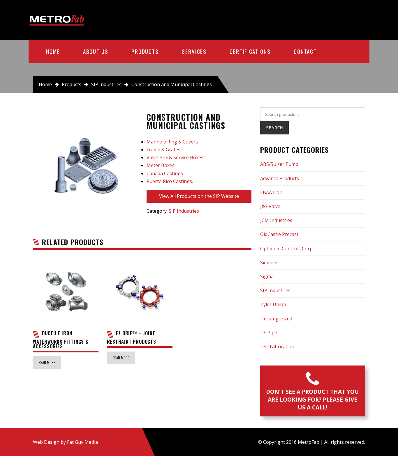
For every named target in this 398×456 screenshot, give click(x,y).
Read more (47, 362)
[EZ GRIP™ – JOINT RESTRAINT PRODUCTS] (139, 291)
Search (274, 128)
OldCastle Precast (279, 234)
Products (145, 51)
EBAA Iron (271, 192)
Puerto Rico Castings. (170, 181)
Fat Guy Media (82, 442)
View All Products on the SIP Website (199, 196)
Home (53, 51)
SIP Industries (106, 84)
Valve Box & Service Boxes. (175, 157)
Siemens (269, 262)
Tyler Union (273, 304)
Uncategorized (276, 318)
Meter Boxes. (161, 165)
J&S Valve (270, 206)
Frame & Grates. (164, 149)
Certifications (250, 51)
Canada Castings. (165, 173)
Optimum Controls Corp (286, 248)
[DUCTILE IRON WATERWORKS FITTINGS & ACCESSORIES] (65, 291)
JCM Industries (276, 220)
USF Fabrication (277, 346)
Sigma (267, 276)
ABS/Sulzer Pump (279, 164)
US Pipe (268, 332)
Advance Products (279, 178)
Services (194, 51)
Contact (305, 51)
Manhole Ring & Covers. (173, 142)
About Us (95, 51)
